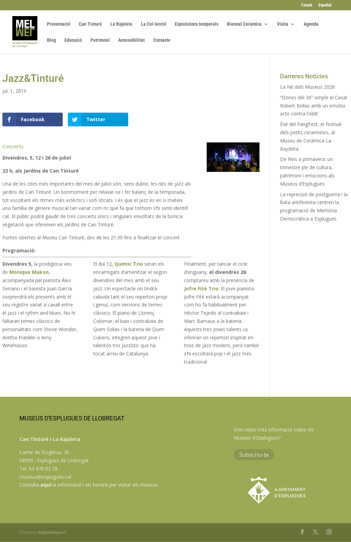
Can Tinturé (90, 24)
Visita (282, 24)
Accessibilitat (131, 40)
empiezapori (51, 532)
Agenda (311, 24)
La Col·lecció (153, 24)
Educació (73, 40)
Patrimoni (100, 40)
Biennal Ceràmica (244, 24)
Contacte (161, 40)
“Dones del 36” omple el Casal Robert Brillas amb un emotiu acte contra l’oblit (313, 105)
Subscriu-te (254, 454)
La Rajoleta (121, 24)
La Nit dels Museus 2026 (307, 87)
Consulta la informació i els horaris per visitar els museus (89, 484)
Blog (51, 40)
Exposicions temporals (196, 24)
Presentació (58, 24)
